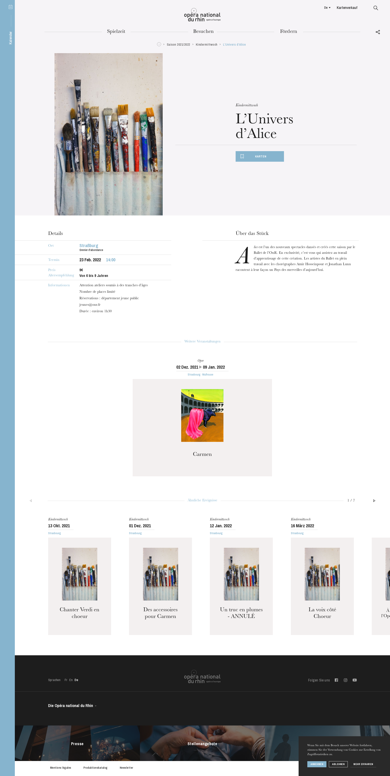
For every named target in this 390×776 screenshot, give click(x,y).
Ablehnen (338, 764)
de (326, 7)
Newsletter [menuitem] (126, 768)
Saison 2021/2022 (178, 44)
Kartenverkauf (347, 7)
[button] (375, 8)
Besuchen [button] (203, 31)
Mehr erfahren (363, 764)
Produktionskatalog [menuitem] (95, 768)
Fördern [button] (288, 31)
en (71, 680)
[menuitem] (326, 7)
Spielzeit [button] (116, 31)
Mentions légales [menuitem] (60, 768)
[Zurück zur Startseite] (202, 15)
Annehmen (317, 764)
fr (66, 680)
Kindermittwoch (206, 44)
